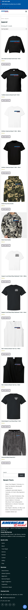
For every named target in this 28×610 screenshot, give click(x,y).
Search (5, 472)
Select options (6, 64)
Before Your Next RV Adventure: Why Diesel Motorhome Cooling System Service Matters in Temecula (14, 498)
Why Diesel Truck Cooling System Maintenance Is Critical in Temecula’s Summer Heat (14, 504)
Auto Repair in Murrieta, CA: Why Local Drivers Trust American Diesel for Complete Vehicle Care (15, 509)
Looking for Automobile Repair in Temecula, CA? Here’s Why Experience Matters (14, 492)
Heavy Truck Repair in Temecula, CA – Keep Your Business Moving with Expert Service (14, 486)
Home (2, 18)
